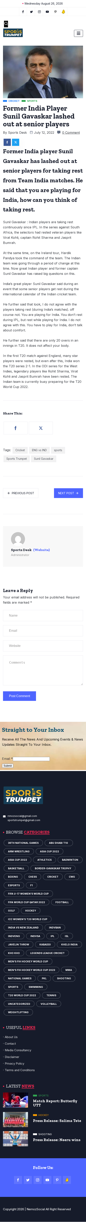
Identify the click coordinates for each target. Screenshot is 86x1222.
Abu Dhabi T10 (59, 842)
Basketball (16, 868)
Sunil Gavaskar (43, 458)
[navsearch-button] (6, 24)
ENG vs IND (39, 450)
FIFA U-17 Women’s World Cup (28, 893)
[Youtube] (47, 11)
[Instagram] (38, 1180)
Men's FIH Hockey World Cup (28, 961)
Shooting (64, 978)
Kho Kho (14, 953)
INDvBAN (55, 927)
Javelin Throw (18, 944)
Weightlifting (18, 1012)
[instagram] (39, 11)
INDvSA (35, 936)
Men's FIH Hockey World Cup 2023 (31, 970)
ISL (67, 936)
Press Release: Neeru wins (56, 1140)
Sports (13, 986)
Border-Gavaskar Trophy (53, 868)
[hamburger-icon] (78, 33)
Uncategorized (19, 1003)
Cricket (20, 450)
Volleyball (49, 1003)
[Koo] (63, 11)
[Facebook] (23, 11)
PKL (44, 978)
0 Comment (71, 133)
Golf (11, 910)
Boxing (13, 876)
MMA (68, 970)
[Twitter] (31, 11)
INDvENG (14, 936)
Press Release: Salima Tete (57, 1120)
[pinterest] (55, 11)
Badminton (70, 859)
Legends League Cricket (47, 953)
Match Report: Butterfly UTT (55, 1103)
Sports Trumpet (16, 458)
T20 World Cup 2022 (22, 995)
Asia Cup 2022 (49, 851)
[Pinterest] (57, 1180)
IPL (52, 936)
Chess (32, 876)
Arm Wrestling (19, 851)
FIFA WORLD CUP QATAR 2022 (26, 902)
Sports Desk (17, 133)
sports (58, 450)
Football (62, 902)
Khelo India (69, 944)
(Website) (41, 550)
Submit (8, 765)
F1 (31, 885)
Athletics (44, 859)
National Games (19, 978)
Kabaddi (45, 944)
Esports (14, 885)
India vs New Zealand (23, 927)
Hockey (30, 910)
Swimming (36, 986)
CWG (72, 876)
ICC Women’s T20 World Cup (27, 919)
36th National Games (23, 842)
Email (7, 759)
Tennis (51, 995)
